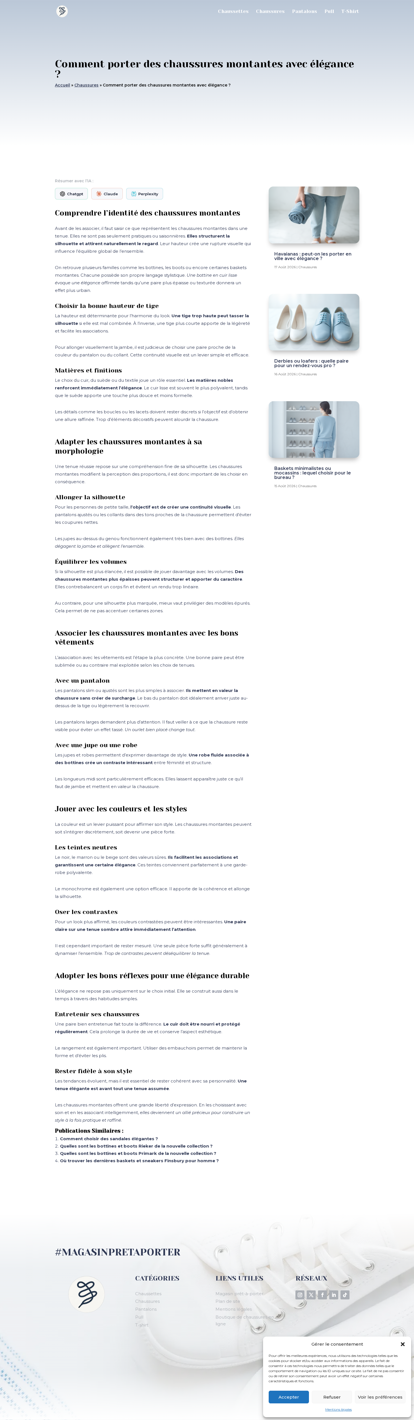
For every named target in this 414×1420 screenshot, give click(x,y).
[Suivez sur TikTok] (345, 1294)
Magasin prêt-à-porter (239, 1293)
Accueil (62, 85)
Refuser (332, 1397)
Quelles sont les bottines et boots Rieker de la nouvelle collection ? (136, 1146)
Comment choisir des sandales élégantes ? (109, 1138)
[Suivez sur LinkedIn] (333, 1294)
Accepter (289, 1397)
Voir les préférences (380, 1397)
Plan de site (227, 1301)
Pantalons (304, 11)
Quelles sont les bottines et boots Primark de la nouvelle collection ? (138, 1153)
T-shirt (141, 1325)
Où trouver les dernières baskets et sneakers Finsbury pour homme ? (139, 1160)
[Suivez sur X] (311, 1294)
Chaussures (270, 11)
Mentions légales (338, 1409)
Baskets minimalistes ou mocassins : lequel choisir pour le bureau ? (312, 473)
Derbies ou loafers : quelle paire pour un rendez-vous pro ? (311, 363)
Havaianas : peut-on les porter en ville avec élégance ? (312, 256)
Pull (329, 11)
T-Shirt (350, 11)
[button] (403, 1344)
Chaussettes (233, 11)
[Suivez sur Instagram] (299, 1294)
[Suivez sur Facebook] (322, 1294)
